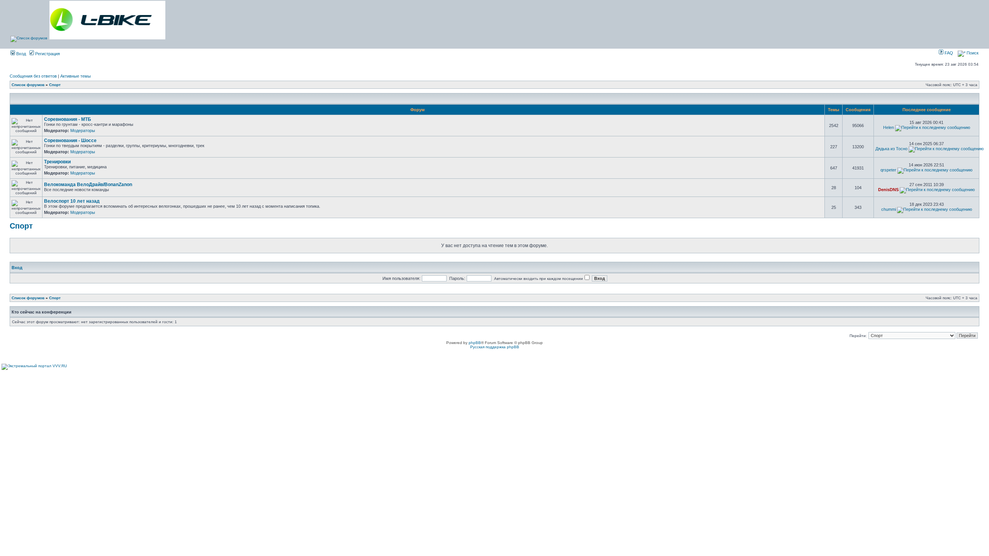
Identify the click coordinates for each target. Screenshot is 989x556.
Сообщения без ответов (33, 76)
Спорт (55, 85)
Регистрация (47, 53)
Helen (888, 127)
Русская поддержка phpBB (494, 347)
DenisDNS (888, 189)
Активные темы (75, 76)
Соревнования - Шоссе (70, 140)
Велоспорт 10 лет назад (72, 201)
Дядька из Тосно (891, 148)
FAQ (948, 53)
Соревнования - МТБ (67, 119)
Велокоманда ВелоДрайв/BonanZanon (88, 184)
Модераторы (82, 130)
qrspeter (888, 170)
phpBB (475, 343)
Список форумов (28, 85)
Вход (20, 53)
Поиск (972, 53)
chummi (888, 209)
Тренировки (57, 161)
